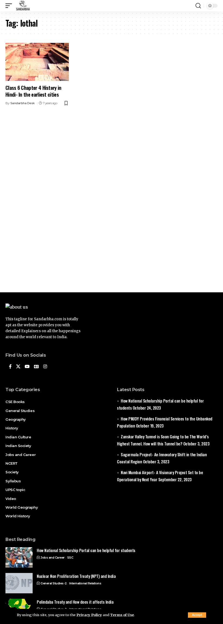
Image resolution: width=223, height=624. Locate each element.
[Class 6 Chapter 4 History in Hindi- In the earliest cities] (37, 62)
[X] (18, 367)
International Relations (85, 583)
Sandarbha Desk (22, 103)
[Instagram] (45, 367)
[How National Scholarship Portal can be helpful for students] (19, 557)
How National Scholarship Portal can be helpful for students (86, 550)
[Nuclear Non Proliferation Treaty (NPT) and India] (19, 583)
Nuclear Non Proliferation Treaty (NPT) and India (76, 576)
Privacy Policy (89, 615)
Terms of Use (122, 615)
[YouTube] (27, 367)
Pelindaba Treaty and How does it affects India (75, 602)
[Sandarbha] (23, 5)
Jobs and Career (53, 557)
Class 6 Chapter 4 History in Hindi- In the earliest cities (33, 91)
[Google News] (36, 367)
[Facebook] (10, 367)
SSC (70, 557)
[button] (197, 615)
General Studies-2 (54, 583)
